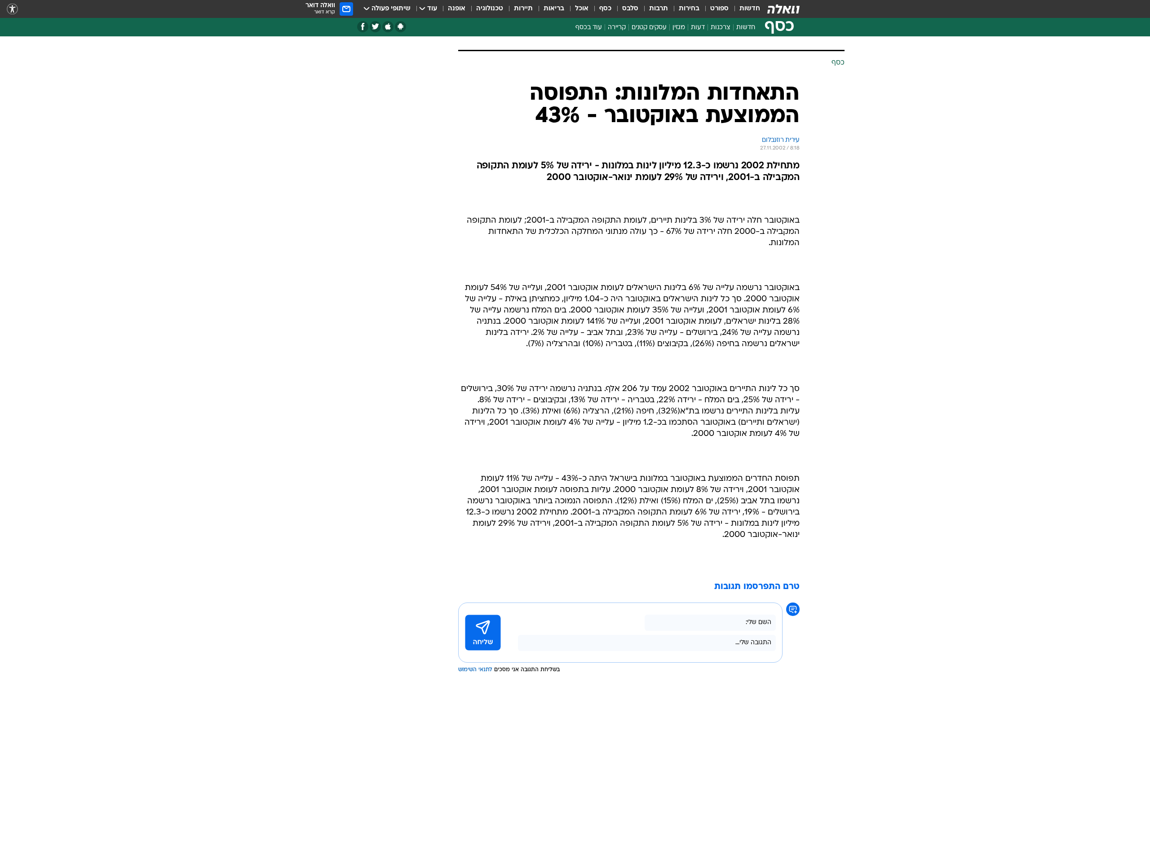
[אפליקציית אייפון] (388, 26)
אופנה (456, 8)
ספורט (719, 8)
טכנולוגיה (489, 8)
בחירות (689, 8)
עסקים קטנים (649, 28)
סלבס (630, 8)
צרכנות (720, 28)
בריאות (554, 8)
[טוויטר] (375, 26)
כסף (605, 8)
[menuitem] (744, 9)
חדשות (749, 8)
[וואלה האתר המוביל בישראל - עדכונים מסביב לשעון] (783, 8)
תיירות (523, 8)
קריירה (617, 28)
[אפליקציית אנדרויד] (400, 26)
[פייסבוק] (362, 26)
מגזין (678, 28)
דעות (698, 28)
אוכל (581, 8)
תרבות (658, 8)
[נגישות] (12, 9)
